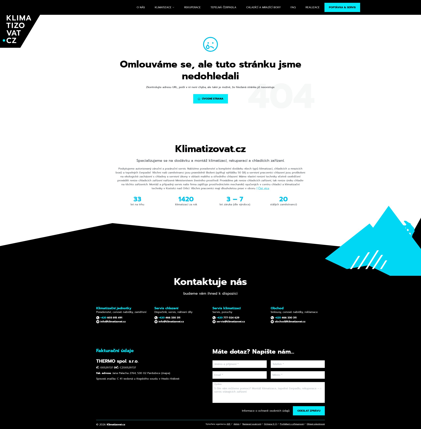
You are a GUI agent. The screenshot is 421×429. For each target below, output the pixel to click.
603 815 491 (111, 318)
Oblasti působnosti (316, 424)
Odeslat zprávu (308, 411)
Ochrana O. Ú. (270, 424)
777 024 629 (228, 318)
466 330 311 (169, 318)
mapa (165, 373)
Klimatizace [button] (163, 7)
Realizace (313, 7)
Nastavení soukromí (251, 424)
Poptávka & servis (342, 7)
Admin (236, 424)
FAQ (293, 7)
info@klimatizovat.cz (112, 321)
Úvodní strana (212, 99)
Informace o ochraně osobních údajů (266, 411)
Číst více (263, 188)
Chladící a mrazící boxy (263, 7)
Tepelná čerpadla (223, 7)
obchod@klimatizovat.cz (289, 321)
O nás (141, 7)
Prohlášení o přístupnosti (292, 424)
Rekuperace (192, 7)
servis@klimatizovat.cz (230, 321)
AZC (229, 424)
